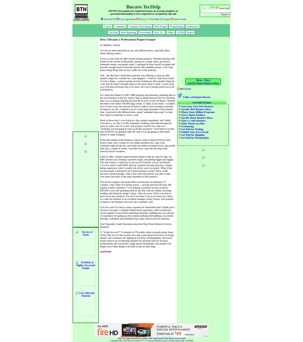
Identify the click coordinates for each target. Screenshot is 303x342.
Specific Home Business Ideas (196, 117)
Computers (120, 26)
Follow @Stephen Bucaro (196, 97)
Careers (107, 26)
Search (190, 32)
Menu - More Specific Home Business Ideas (203, 81)
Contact (166, 19)
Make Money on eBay (193, 123)
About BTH (109, 19)
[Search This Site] (165, 338)
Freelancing (187, 126)
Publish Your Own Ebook (195, 132)
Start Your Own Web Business (197, 106)
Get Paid (113, 32)
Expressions (192, 26)
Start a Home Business (193, 115)
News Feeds (179, 19)
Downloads (145, 32)
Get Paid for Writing (192, 129)
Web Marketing (128, 32)
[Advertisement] (85, 84)
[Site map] (153, 338)
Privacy (142, 19)
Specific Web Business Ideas (196, 109)
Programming (176, 26)
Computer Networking (140, 26)
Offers (170, 32)
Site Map (154, 19)
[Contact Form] (179, 338)
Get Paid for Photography (195, 137)
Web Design (160, 26)
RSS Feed (185, 89)
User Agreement (127, 19)
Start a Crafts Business (193, 120)
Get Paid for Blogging (192, 135)
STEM (180, 32)
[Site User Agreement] (127, 338)
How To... (159, 32)
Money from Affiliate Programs (198, 112)
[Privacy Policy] (142, 338)
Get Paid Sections (202, 102)
